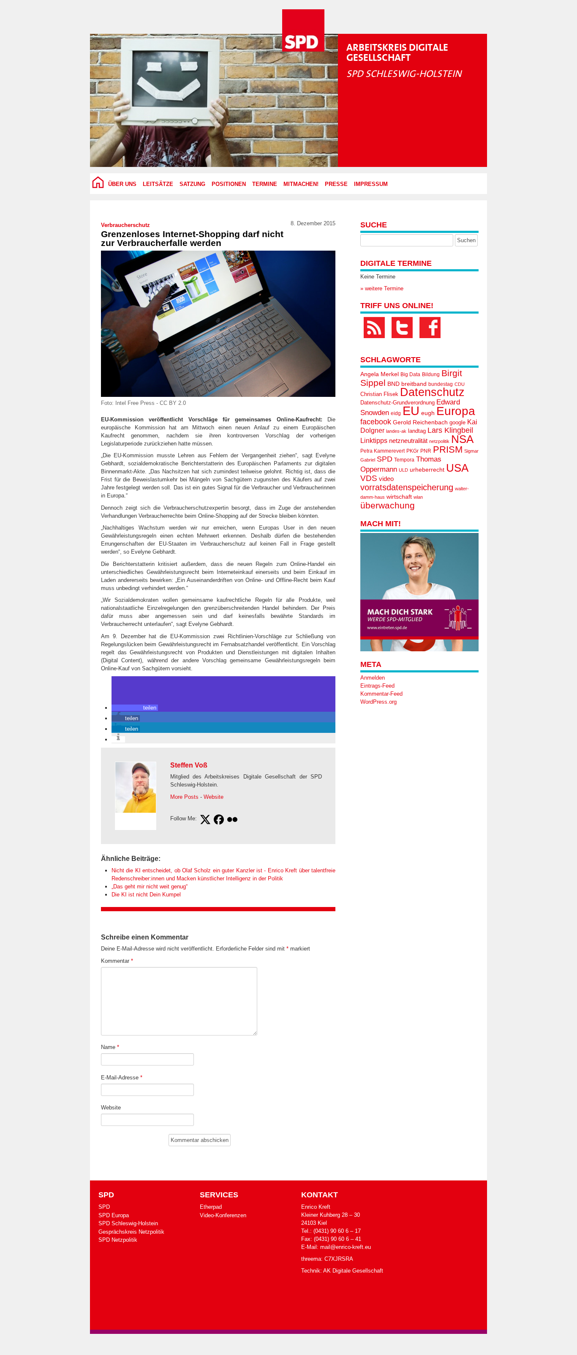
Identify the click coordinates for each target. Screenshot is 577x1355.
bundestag (440, 384)
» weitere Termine (381, 288)
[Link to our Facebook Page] (430, 327)
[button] (135, 708)
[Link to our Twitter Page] (402, 327)
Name (110, 1047)
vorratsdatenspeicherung (406, 487)
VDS (368, 478)
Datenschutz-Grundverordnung (397, 402)
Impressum (371, 184)
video (386, 478)
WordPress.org (378, 702)
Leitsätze (158, 184)
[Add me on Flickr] (232, 820)
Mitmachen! (300, 184)
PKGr (412, 451)
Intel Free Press (135, 403)
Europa (455, 411)
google (457, 422)
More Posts (184, 797)
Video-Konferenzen (223, 1215)
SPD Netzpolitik (117, 1240)
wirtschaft (399, 497)
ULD (403, 470)
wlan (418, 497)
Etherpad (211, 1207)
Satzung (192, 184)
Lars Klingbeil (450, 430)
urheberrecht (427, 469)
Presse (336, 184)
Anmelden (372, 678)
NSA (462, 439)
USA (457, 468)
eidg (396, 413)
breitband (414, 383)
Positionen (229, 184)
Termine (264, 184)
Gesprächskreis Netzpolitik (131, 1232)
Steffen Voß (188, 765)
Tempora (404, 459)
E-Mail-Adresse (121, 1077)
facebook (375, 421)
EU (411, 411)
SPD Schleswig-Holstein (128, 1223)
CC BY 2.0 (173, 403)
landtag (417, 431)
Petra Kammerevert (382, 451)
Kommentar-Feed (381, 694)
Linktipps (373, 440)
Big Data (410, 374)
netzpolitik (439, 441)
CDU (460, 384)
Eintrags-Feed (377, 686)
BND (393, 383)
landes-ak (396, 431)
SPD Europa (113, 1215)
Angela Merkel (379, 374)
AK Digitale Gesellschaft (353, 1271)
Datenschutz (432, 392)
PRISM (448, 449)
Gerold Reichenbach (420, 422)
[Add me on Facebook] (219, 820)
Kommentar (117, 961)
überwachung (387, 505)
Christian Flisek (379, 394)
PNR (425, 450)
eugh (428, 413)
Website (213, 797)
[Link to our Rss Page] (374, 327)
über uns (122, 184)
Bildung (431, 374)
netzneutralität (408, 440)
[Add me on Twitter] (205, 820)
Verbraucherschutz (125, 225)
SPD (384, 459)
